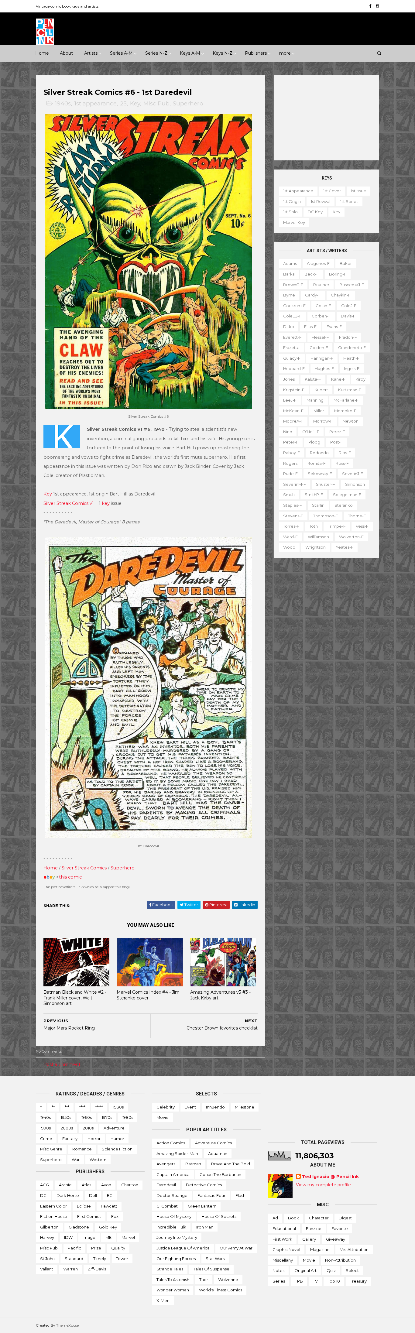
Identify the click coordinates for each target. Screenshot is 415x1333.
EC (109, 1195)
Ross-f (342, 463)
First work (282, 1239)
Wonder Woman (172, 1289)
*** (67, 1107)
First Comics (89, 1216)
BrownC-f (293, 284)
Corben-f (321, 316)
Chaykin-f (341, 295)
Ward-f (290, 536)
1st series (349, 201)
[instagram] (377, 6)
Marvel (128, 1237)
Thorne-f (357, 515)
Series (279, 1281)
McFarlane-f (346, 400)
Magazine (320, 1249)
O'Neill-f (310, 431)
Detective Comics (204, 1184)
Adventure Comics (213, 1142)
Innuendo (215, 1107)
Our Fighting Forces (176, 1258)
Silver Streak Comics (84, 868)
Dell (93, 1195)
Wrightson (315, 547)
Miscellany (283, 1260)
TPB (299, 1281)
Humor (117, 1138)
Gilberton (49, 1227)
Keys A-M (190, 53)
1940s (63, 103)
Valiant (46, 1268)
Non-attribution (340, 1260)
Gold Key (108, 1227)
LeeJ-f (290, 400)
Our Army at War (236, 1248)
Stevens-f (293, 515)
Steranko (343, 505)
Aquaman (217, 1153)
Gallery (309, 1239)
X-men (163, 1300)
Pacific (74, 1248)
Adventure (114, 1128)
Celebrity (165, 1107)
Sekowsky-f (320, 473)
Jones (289, 379)
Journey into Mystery (176, 1237)
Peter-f (290, 442)
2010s (88, 1128)
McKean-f (293, 410)
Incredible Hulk (171, 1227)
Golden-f (319, 347)
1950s (66, 1117)
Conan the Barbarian (220, 1174)
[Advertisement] (327, 118)
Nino (287, 431)
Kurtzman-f (349, 389)
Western (98, 1159)
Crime (46, 1138)
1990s (45, 1128)
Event (190, 1107)
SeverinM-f (294, 484)
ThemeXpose (67, 1325)
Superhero (188, 103)
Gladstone (79, 1227)
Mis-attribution (354, 1249)
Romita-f (316, 463)
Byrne (289, 295)
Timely (99, 1258)
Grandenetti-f (352, 347)
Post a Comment (62, 1064)
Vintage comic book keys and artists (67, 6)
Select (352, 1270)
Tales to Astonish (172, 1279)
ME (108, 1237)
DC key (315, 211)
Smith (289, 494)
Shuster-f (325, 484)
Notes (278, 1270)
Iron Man (204, 1227)
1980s (127, 1117)
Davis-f (348, 316)
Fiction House (53, 1216)
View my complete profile (323, 1184)
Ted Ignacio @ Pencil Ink (330, 1176)
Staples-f (292, 505)
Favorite (339, 1228)
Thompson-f (325, 515)
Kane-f (338, 379)
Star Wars (215, 1258)
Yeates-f (344, 547)
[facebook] (370, 6)
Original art (305, 1270)
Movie (162, 1117)
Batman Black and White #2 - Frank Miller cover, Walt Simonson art (74, 997)
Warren (70, 1268)
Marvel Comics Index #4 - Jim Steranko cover (148, 995)
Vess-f (362, 526)
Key (135, 103)
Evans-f (334, 326)
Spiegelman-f (347, 494)
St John (47, 1258)
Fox (114, 1216)
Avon (106, 1184)
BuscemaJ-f (351, 284)
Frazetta (291, 347)
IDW (68, 1237)
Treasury (358, 1281)
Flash (240, 1195)
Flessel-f (320, 337)
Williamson (318, 536)
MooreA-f (293, 421)
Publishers (256, 53)
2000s (67, 1128)
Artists (91, 53)
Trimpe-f (337, 526)
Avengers (165, 1163)
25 (123, 103)
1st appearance (95, 103)
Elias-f (310, 326)
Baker (346, 263)
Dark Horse (68, 1195)
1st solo (290, 211)
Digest (345, 1217)
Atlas (86, 1184)
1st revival (320, 201)
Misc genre (51, 1148)
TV (315, 1281)
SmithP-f (314, 494)
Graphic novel (286, 1249)
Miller (319, 410)
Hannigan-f (321, 358)
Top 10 (334, 1281)
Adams (290, 263)
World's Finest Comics (220, 1289)
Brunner (321, 284)
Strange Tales (169, 1268)
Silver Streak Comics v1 (68, 503)
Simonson (355, 484)
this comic (70, 877)
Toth (313, 526)
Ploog (314, 442)
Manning (315, 400)
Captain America (173, 1174)
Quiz (331, 1270)
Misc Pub (156, 103)
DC (43, 1195)
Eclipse (84, 1206)
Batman (193, 1163)
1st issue (358, 190)
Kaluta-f (313, 379)
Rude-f (290, 473)
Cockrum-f (294, 305)
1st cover (332, 190)
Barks (288, 274)
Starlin (318, 505)
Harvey (47, 1237)
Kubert (321, 389)
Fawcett (109, 1206)
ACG (44, 1184)
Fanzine (313, 1228)
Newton (350, 421)
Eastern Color (53, 1206)
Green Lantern (202, 1206)
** (53, 1107)
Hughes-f (324, 368)
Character (319, 1217)
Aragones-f (318, 263)
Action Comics (170, 1142)
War (76, 1159)
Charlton (129, 1184)
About (66, 53)
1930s (118, 1107)
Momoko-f (345, 410)
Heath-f (351, 358)
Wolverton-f (351, 536)
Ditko (288, 326)
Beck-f (311, 274)
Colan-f (323, 305)
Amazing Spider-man (177, 1153)
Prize (96, 1248)
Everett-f (292, 337)
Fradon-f (348, 337)
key (106, 503)
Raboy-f (291, 452)
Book (293, 1217)
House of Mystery (173, 1216)
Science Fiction (117, 1148)
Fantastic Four (211, 1195)
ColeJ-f (348, 305)
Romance (82, 1148)
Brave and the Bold (230, 1163)
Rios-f (345, 452)
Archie (65, 1184)
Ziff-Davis (97, 1268)
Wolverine (228, 1279)
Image (89, 1237)
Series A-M (121, 53)
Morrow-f (323, 421)
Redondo (319, 452)
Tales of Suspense (211, 1268)
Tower (122, 1258)
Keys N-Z (222, 53)
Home (42, 53)
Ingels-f (351, 368)
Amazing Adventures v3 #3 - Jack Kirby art (220, 995)
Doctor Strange (171, 1195)
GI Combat (167, 1206)
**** (82, 1107)
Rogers (290, 463)
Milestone (244, 1107)
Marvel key (294, 222)
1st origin (292, 201)
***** (99, 1107)
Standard (74, 1258)
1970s (107, 1117)
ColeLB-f (292, 316)
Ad (275, 1217)
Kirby (360, 379)
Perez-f (337, 431)
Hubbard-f (294, 368)
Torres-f (291, 526)
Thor (203, 1279)
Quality (118, 1248)
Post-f (336, 442)
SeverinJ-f (352, 473)
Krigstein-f (293, 389)
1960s (86, 1117)
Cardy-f (313, 295)
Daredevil (166, 1184)
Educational (284, 1228)
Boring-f (337, 274)
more (285, 53)
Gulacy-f (291, 358)
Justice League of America (183, 1248)
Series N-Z (156, 53)
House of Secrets (218, 1216)
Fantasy (69, 1138)
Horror (94, 1138)
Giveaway (335, 1239)
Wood (289, 547)
